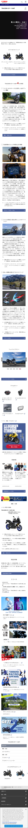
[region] (14, 817)
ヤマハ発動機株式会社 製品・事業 (7, 787)
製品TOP (4, 745)
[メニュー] (26, 1)
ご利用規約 (3, 797)
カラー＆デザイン (6, 751)
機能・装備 (4, 748)
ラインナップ (4, 788)
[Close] (25, 809)
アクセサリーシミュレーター (8, 760)
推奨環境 (3, 801)
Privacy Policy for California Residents (9, 822)
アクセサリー (5, 757)
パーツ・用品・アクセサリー (8, 420)
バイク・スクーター (17, 787)
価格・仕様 (4, 754)
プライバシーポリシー (6, 804)
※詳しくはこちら (12, 43)
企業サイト (3, 791)
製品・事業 (3, 794)
